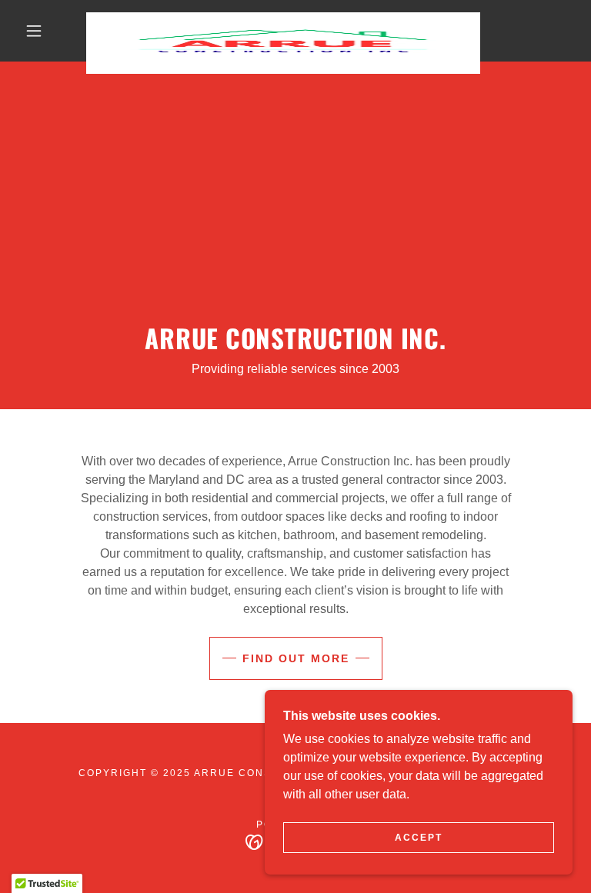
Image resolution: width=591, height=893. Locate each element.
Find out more (295, 658)
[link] (283, 18)
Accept (418, 837)
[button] (33, 30)
